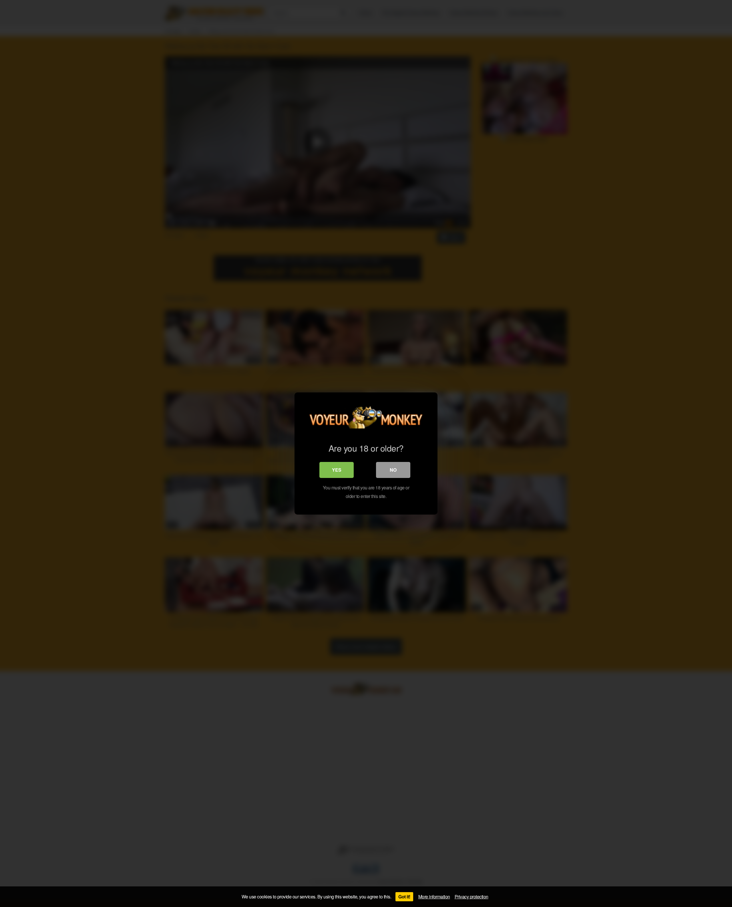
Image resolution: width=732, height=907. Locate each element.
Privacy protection (471, 896)
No (393, 470)
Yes (336, 470)
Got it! (404, 896)
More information (434, 896)
